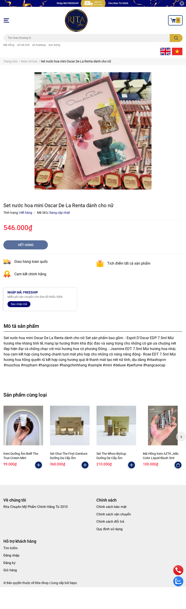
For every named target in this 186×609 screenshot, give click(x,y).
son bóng (54, 45)
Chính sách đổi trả (110, 522)
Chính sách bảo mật (111, 507)
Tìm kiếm (10, 548)
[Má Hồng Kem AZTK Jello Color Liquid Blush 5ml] (163, 425)
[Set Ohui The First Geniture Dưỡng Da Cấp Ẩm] (70, 425)
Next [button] (181, 437)
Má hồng (8, 45)
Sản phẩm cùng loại (25, 395)
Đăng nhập (11, 555)
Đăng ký (9, 563)
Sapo (73, 583)
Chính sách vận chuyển (113, 514)
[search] (176, 38)
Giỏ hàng (10, 570)
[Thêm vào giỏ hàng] (38, 465)
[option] (93, 131)
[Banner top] (93, 3)
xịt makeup (39, 45)
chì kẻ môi (23, 45)
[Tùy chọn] (178, 465)
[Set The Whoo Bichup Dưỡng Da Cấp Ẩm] (116, 425)
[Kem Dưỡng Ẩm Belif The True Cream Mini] (23, 425)
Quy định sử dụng (109, 529)
